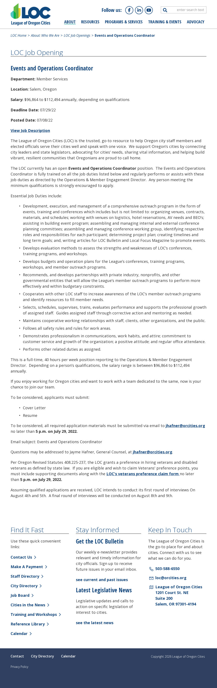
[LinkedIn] (139, 10)
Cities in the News (28, 604)
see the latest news (94, 622)
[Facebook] (129, 10)
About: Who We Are (44, 35)
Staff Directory (25, 576)
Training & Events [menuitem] (164, 22)
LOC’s (112, 473)
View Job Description (30, 130)
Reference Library (28, 623)
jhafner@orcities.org (185, 425)
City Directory (24, 585)
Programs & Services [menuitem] (124, 22)
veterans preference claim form (149, 473)
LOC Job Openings (76, 35)
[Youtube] (149, 10)
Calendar (19, 633)
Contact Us (21, 557)
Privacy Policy (19, 667)
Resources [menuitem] (90, 22)
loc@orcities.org (170, 577)
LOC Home (18, 35)
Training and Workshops (34, 614)
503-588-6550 (167, 568)
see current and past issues (102, 579)
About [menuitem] (70, 22)
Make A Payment (27, 566)
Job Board (20, 595)
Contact (17, 656)
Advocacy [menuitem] (195, 22)
